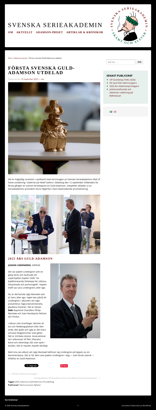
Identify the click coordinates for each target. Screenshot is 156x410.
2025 (17, 381)
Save (65, 366)
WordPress (147, 405)
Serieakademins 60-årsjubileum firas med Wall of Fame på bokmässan (65, 378)
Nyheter (37, 385)
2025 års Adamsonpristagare (124, 86)
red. (42, 79)
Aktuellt (24, 32)
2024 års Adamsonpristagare (24, 373)
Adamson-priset (49, 32)
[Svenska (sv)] (111, 111)
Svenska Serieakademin (55, 25)
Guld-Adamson (35, 381)
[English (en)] (115, 111)
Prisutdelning (48, 381)
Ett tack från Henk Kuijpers (123, 82)
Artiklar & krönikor (84, 32)
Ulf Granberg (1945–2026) (122, 79)
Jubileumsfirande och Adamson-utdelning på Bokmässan (121, 92)
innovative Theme (129, 405)
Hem (10, 58)
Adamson (24, 381)
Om (10, 32)
